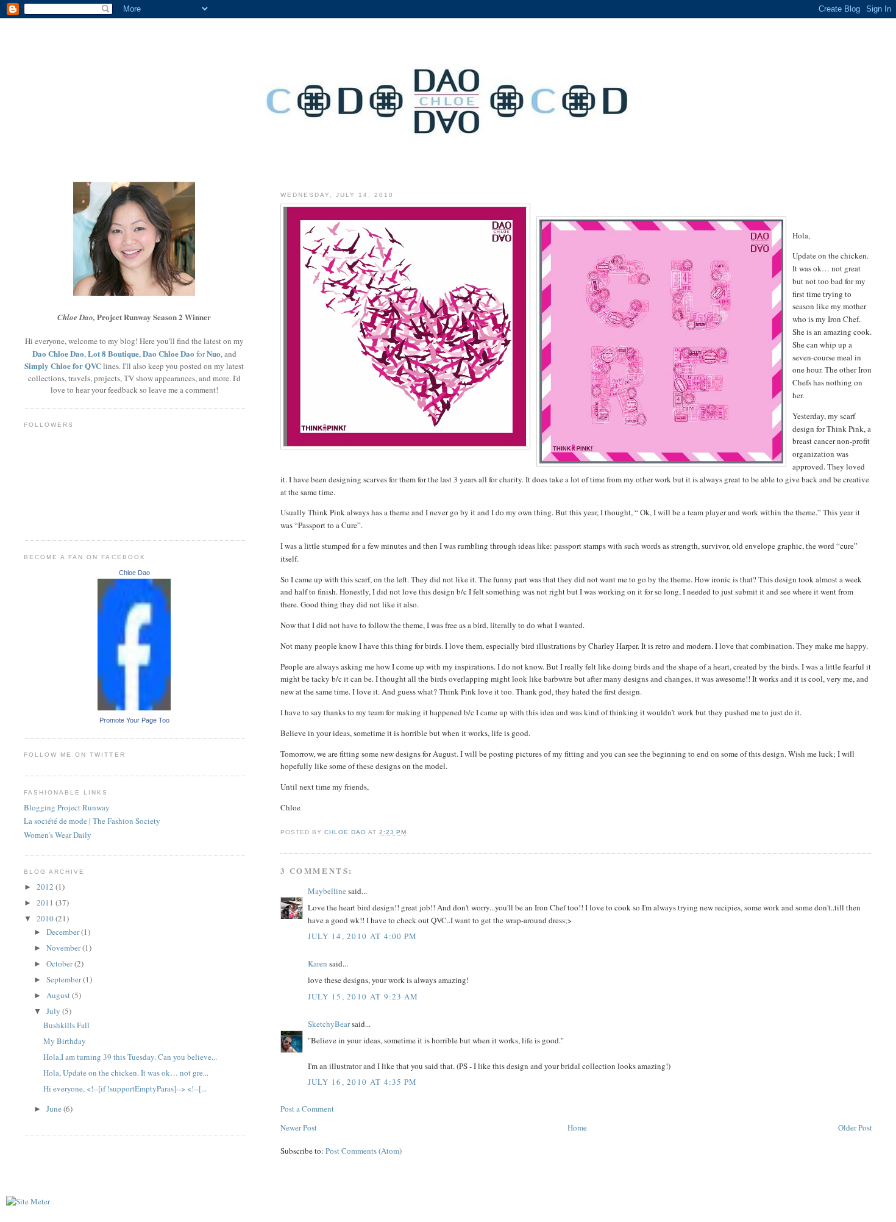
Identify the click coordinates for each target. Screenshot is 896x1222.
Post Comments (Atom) (363, 1150)
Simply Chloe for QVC (62, 365)
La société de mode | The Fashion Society (92, 820)
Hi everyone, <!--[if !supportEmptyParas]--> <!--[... (125, 1088)
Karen (317, 963)
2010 (46, 918)
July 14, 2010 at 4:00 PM (363, 936)
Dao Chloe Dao (58, 353)
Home (577, 1127)
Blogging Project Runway (67, 807)
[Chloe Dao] (134, 707)
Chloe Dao (134, 572)
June (54, 1108)
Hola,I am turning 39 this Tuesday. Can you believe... (130, 1056)
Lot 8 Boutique (113, 353)
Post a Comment (307, 1108)
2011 (46, 902)
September (64, 979)
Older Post (855, 1127)
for (200, 353)
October (60, 963)
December (63, 931)
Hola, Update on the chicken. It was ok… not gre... (125, 1072)
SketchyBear (329, 1023)
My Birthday (64, 1040)
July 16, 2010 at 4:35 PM (363, 1081)
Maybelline (327, 890)
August (59, 995)
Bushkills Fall (66, 1025)
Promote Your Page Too (134, 720)
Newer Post (298, 1127)
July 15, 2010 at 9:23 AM (363, 996)
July (54, 1011)
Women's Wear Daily (57, 834)
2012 (46, 886)
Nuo (214, 353)
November (64, 947)
